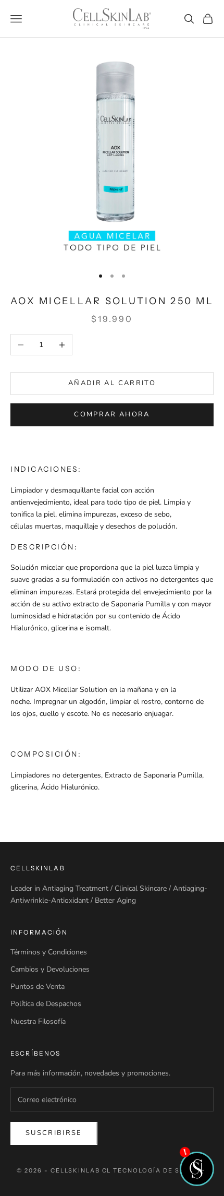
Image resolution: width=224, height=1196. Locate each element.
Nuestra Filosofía (38, 1021)
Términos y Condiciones (48, 952)
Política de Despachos (45, 1004)
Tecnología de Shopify (160, 1170)
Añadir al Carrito (112, 383)
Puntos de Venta (37, 986)
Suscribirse (54, 1133)
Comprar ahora (112, 414)
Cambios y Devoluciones (50, 969)
